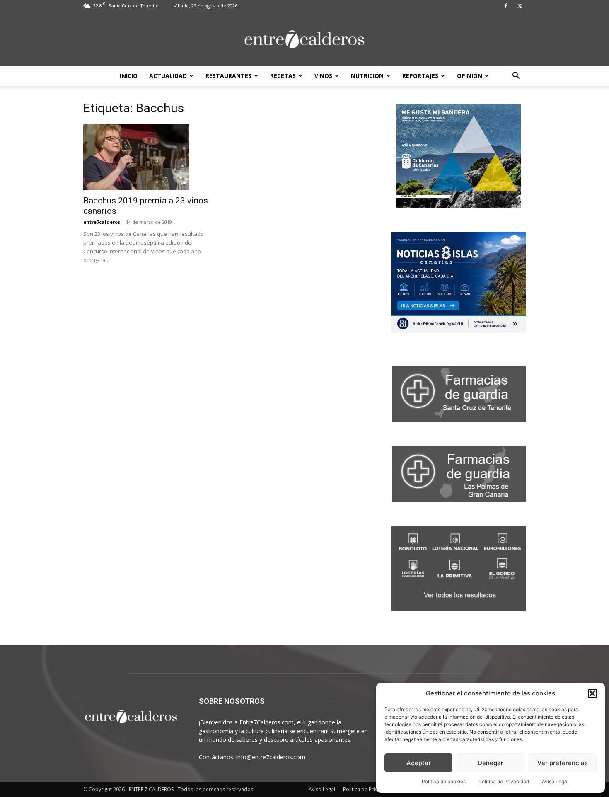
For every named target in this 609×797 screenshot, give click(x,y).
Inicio (129, 76)
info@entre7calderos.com (270, 757)
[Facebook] (506, 6)
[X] (519, 6)
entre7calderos (101, 222)
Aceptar (418, 763)
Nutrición (367, 76)
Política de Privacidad (504, 781)
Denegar (490, 763)
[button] (592, 693)
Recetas (283, 76)
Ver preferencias (562, 763)
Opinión (469, 76)
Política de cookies (444, 781)
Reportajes (420, 76)
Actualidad (168, 76)
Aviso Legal (555, 781)
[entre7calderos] (304, 39)
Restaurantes (228, 76)
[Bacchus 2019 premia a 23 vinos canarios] (150, 157)
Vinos (323, 76)
